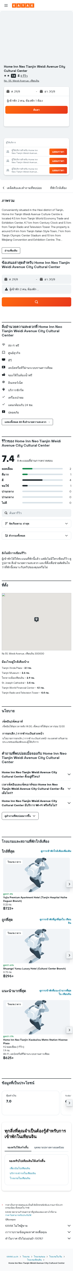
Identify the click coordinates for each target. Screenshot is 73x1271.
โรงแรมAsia (39, 1256)
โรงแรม (26, 1256)
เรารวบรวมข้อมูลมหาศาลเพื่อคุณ (26, 1232)
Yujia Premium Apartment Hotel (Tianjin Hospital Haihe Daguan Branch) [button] (35, 899)
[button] (6, 5)
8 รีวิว (24, 76)
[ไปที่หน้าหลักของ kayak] (23, 5)
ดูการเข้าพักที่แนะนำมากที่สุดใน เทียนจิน (55, 992)
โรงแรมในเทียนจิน (20, 1178)
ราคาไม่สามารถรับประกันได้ (18, 1215)
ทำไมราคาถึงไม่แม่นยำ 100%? (24, 1238)
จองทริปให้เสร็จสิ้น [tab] (18, 1147)
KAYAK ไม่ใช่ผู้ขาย (16, 1225)
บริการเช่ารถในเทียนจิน (23, 1173)
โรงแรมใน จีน (55, 1256)
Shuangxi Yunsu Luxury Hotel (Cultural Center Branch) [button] (34, 968)
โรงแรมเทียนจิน (34, 1259)
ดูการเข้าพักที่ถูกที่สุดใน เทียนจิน (55, 921)
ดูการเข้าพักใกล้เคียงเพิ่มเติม (56, 851)
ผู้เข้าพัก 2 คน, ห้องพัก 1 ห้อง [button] (25, 100)
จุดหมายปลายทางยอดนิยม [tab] (49, 1147)
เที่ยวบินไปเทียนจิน (20, 1168)
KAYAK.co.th (12, 1256)
